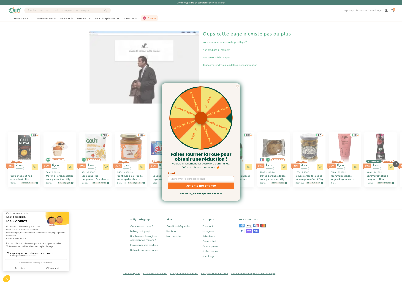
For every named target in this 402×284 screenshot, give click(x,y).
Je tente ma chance (201, 186)
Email (172, 173)
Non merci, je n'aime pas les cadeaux (201, 193)
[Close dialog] (237, 86)
